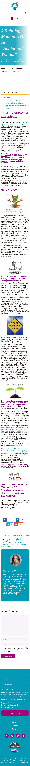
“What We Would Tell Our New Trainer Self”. (14, 124)
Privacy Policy (11, 762)
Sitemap (15, 764)
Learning (23, 544)
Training (8, 546)
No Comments (14, 71)
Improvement (17, 543)
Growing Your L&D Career (19, 536)
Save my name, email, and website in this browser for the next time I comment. (15, 649)
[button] (25, 13)
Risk (2, 546)
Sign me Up (15, 713)
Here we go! (8, 97)
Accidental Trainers (17, 539)
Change (3, 541)
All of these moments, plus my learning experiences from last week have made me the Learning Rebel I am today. (14, 451)
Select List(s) (5, 703)
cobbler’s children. (16, 445)
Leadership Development (10, 544)
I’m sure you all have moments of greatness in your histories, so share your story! (16, 104)
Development (6, 543)
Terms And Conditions (22, 762)
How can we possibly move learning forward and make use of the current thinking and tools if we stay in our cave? (14, 430)
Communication (13, 541)
